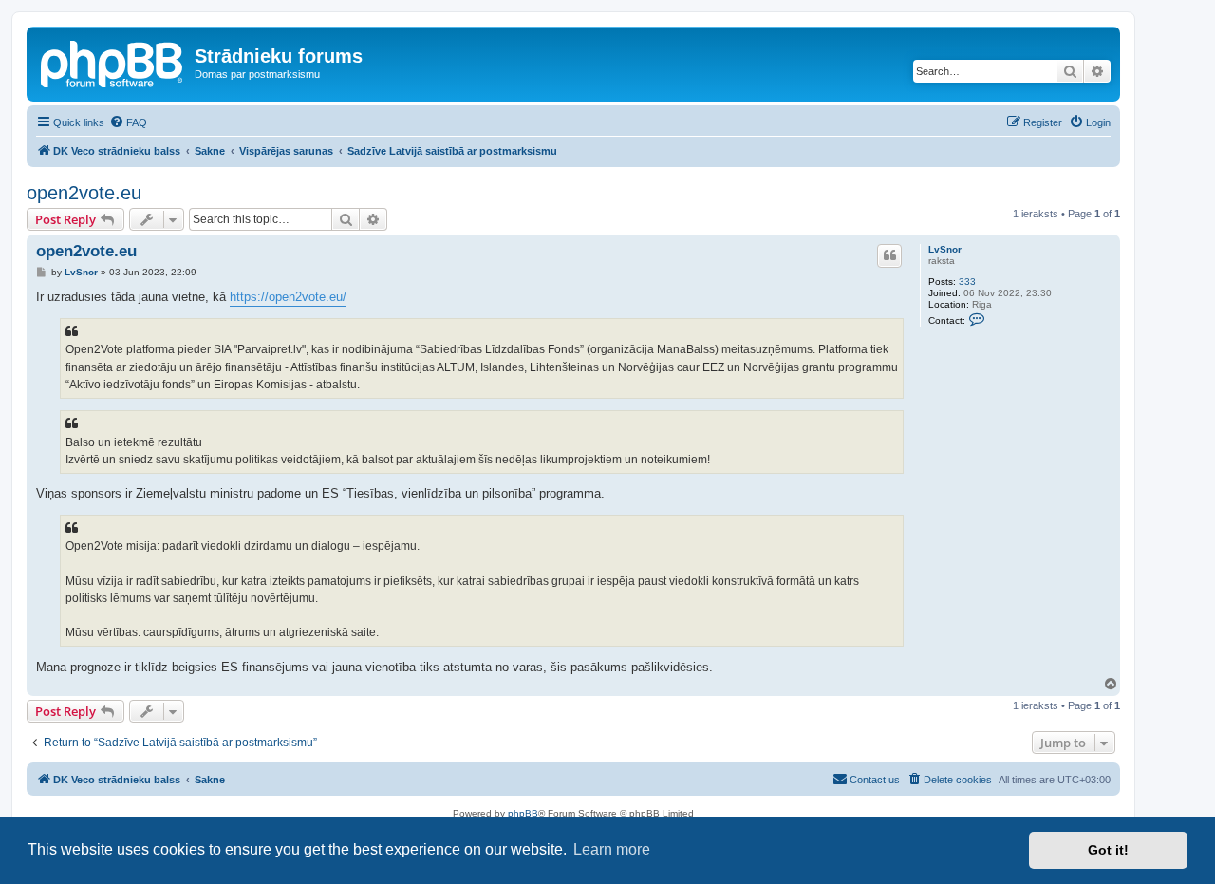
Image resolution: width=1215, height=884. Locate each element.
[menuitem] (128, 122)
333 (967, 281)
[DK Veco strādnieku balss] (113, 61)
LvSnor (945, 249)
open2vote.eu (84, 192)
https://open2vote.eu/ (288, 297)
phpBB (523, 813)
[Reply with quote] (889, 255)
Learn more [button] (611, 849)
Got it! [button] (1108, 849)
